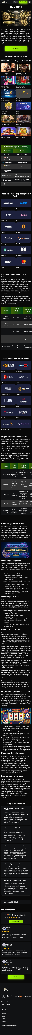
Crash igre (18, 60)
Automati (26, 60)
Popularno (4, 60)
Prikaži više (16, 977)
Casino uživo (11, 60)
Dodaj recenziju (16, 921)
